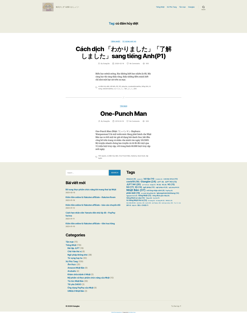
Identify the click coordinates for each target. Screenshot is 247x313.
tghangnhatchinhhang (168, 193)
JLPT (160, 182)
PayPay (169, 190)
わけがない (140, 203)
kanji (153, 185)
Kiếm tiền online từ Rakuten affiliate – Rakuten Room (90, 197)
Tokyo (149, 198)
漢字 (128, 205)
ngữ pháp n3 (162, 187)
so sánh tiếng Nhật (148, 193)
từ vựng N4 (160, 200)
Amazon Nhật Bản (76, 268)
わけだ (148, 203)
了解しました (128, 89)
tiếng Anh (145, 86)
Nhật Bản (135, 190)
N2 (117, 86)
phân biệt (133, 193)
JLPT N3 (171, 181)
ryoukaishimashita (134, 86)
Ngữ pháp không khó (78, 255)
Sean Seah (141, 156)
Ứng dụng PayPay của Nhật (80, 288)
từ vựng (151, 200)
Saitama (134, 156)
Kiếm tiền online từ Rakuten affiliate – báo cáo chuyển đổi (93, 205)
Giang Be (106, 63)
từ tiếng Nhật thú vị (136, 200)
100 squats (102, 156)
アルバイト (177, 203)
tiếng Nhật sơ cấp (135, 198)
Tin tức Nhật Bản (75, 281)
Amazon (131, 179)
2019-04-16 (119, 121)
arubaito (140, 179)
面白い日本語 (142, 205)
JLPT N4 (133, 184)
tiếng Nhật (144, 195)
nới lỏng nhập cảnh (155, 190)
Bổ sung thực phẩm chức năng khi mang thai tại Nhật (91, 189)
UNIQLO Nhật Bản (76, 291)
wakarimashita (108, 89)
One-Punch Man (123, 113)
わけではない (156, 203)
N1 (159, 185)
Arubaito (72, 271)
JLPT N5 (145, 184)
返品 (134, 205)
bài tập (149, 179)
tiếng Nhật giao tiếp (161, 196)
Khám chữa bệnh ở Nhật (79, 274)
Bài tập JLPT (74, 248)
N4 (130, 187)
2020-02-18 (119, 63)
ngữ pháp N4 (174, 187)
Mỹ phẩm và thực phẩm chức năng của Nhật (89, 278)
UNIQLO (169, 200)
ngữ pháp (149, 187)
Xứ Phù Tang (172, 7)
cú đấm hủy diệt (103, 86)
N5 (138, 187)
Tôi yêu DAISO (74, 284)
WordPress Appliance (116, 312)
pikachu (124, 86)
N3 (120, 86)
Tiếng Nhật (160, 7)
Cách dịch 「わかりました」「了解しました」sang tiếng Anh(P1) (123, 52)
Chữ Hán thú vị (75, 251)
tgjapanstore (131, 195)
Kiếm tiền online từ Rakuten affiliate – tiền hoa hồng (90, 223)
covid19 (133, 181)
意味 (135, 89)
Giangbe (191, 7)
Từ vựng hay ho (129, 41)
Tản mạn (182, 7)
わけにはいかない (167, 203)
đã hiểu (112, 86)
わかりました (118, 89)
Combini (158, 179)
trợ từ (156, 198)
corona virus (170, 179)
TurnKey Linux (132, 312)
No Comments (135, 63)
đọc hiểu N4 (131, 203)
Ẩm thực (72, 264)
